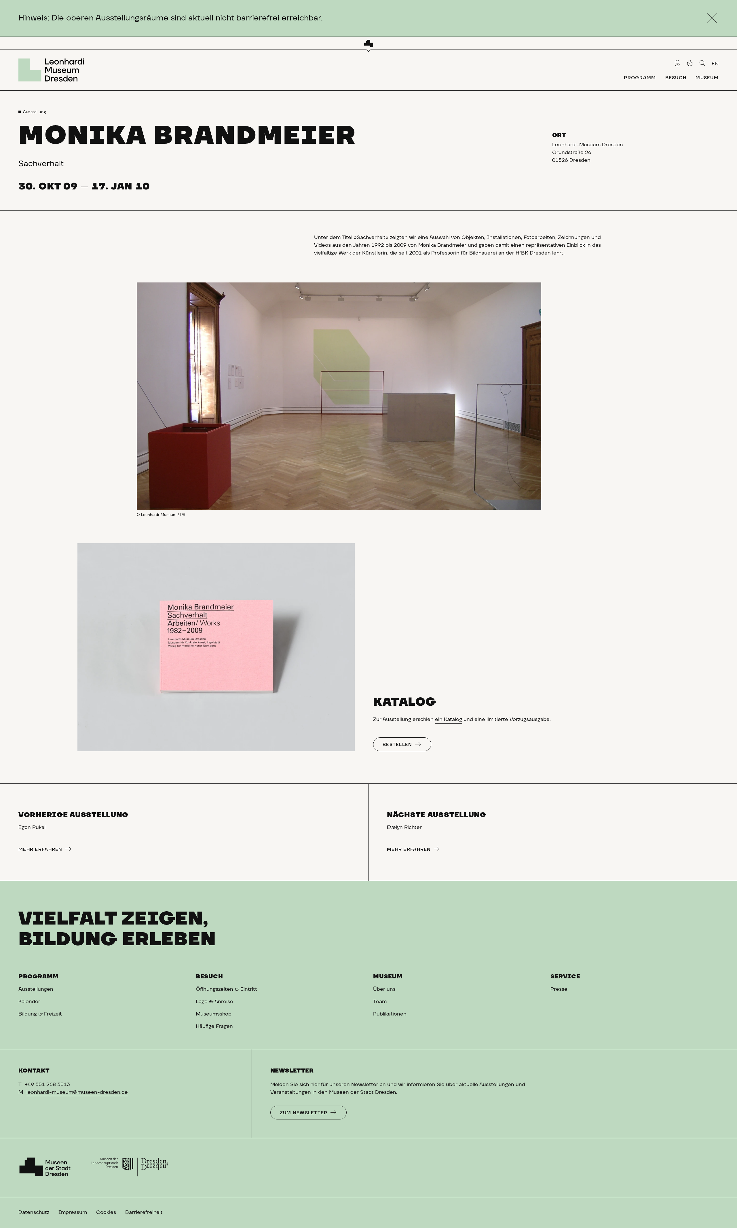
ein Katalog (448, 719)
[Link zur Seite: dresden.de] (129, 1167)
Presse (558, 989)
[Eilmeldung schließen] (712, 18)
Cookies (106, 1212)
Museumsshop (213, 1014)
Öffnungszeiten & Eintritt (226, 989)
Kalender (29, 1001)
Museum (388, 977)
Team (380, 1001)
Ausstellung (34, 112)
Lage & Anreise (214, 1001)
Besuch (209, 977)
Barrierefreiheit (144, 1212)
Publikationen (390, 1014)
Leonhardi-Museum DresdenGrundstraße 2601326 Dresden (587, 152)
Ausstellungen (35, 989)
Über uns (384, 989)
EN (715, 64)
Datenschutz (33, 1212)
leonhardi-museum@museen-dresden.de (77, 1092)
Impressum (72, 1212)
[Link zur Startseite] (53, 70)
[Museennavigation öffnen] (368, 43)
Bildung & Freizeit (40, 1014)
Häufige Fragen (214, 1026)
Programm (38, 977)
